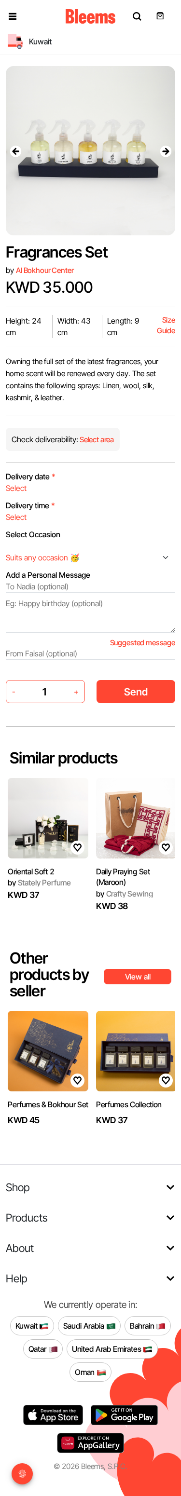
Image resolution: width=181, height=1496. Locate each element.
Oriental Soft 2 (31, 871)
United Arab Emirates (107, 1348)
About (20, 1247)
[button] (12, 16)
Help (17, 1278)
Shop (18, 1187)
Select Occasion (33, 534)
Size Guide (166, 325)
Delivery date (31, 476)
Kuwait (27, 1325)
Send (136, 692)
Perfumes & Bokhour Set (48, 1104)
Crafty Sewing (124, 894)
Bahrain (143, 1325)
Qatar (38, 1348)
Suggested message (142, 642)
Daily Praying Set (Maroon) (123, 877)
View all (138, 976)
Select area (96, 439)
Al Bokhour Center (44, 270)
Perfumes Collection (129, 1104)
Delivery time (30, 505)
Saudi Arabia (84, 1325)
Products (27, 1217)
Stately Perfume (39, 882)
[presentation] (15, 151)
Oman (86, 1371)
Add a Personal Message (48, 575)
